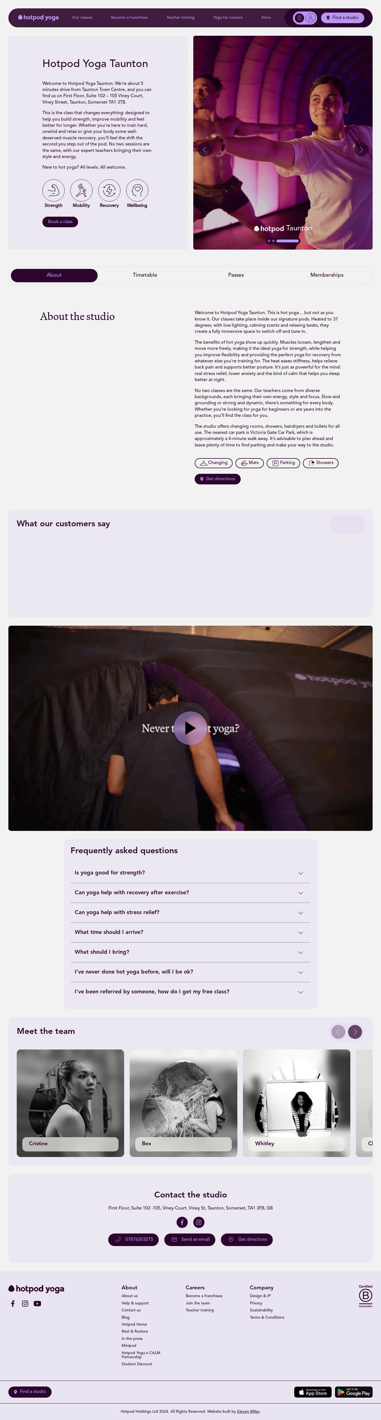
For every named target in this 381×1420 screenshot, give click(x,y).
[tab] (268, 241)
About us (130, 1296)
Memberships (326, 275)
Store (266, 18)
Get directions (220, 479)
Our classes (82, 18)
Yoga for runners (228, 18)
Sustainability (261, 1310)
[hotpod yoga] (38, 18)
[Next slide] (355, 1032)
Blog (126, 1318)
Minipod (129, 1346)
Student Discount (137, 1364)
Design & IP (260, 1296)
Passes (236, 275)
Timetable (145, 275)
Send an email (196, 1239)
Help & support (135, 1303)
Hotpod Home (134, 1325)
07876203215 (139, 1239)
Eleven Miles (248, 1412)
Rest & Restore (135, 1332)
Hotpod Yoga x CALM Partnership (141, 1355)
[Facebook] (182, 1222)
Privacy (256, 1303)
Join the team (198, 1303)
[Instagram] (198, 1222)
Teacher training (181, 18)
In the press (132, 1339)
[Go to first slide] (361, 150)
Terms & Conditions (267, 1318)
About (54, 275)
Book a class (60, 222)
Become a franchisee (129, 18)
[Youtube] (37, 1303)
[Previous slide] (205, 150)
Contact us (131, 1310)
